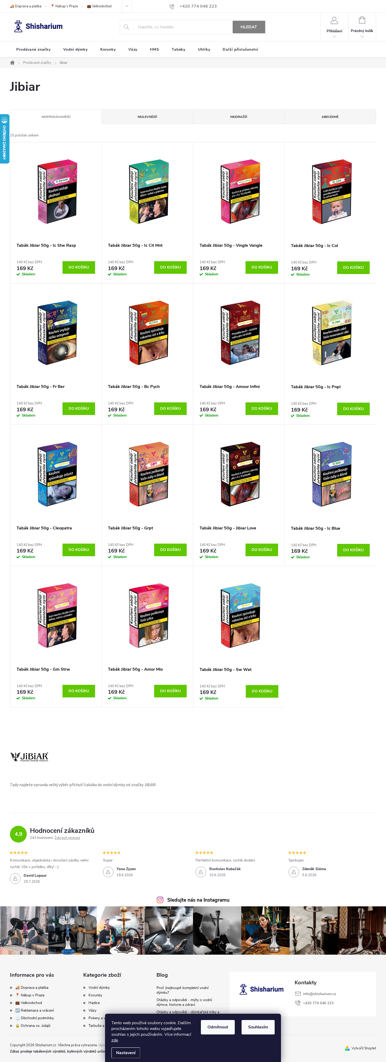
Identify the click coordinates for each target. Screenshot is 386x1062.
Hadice (94, 1003)
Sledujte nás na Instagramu (198, 900)
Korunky (95, 995)
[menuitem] (33, 49)
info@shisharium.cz (319, 993)
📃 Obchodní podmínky (34, 1018)
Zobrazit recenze (67, 837)
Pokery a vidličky (102, 1018)
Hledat (249, 27)
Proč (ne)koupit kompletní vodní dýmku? (182, 990)
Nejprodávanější (55, 117)
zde (114, 1040)
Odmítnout (217, 1027)
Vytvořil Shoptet (364, 1048)
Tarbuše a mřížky (102, 1026)
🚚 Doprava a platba (25, 6)
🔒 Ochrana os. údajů (32, 1025)
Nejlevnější (147, 117)
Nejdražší (238, 117)
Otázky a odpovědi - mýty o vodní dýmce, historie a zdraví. (184, 1002)
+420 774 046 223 (318, 1003)
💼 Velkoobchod (99, 6)
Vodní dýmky (99, 988)
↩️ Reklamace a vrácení (34, 1010)
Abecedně (330, 117)
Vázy (92, 1010)
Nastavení (125, 1053)
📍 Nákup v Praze (64, 6)
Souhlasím (258, 1027)
